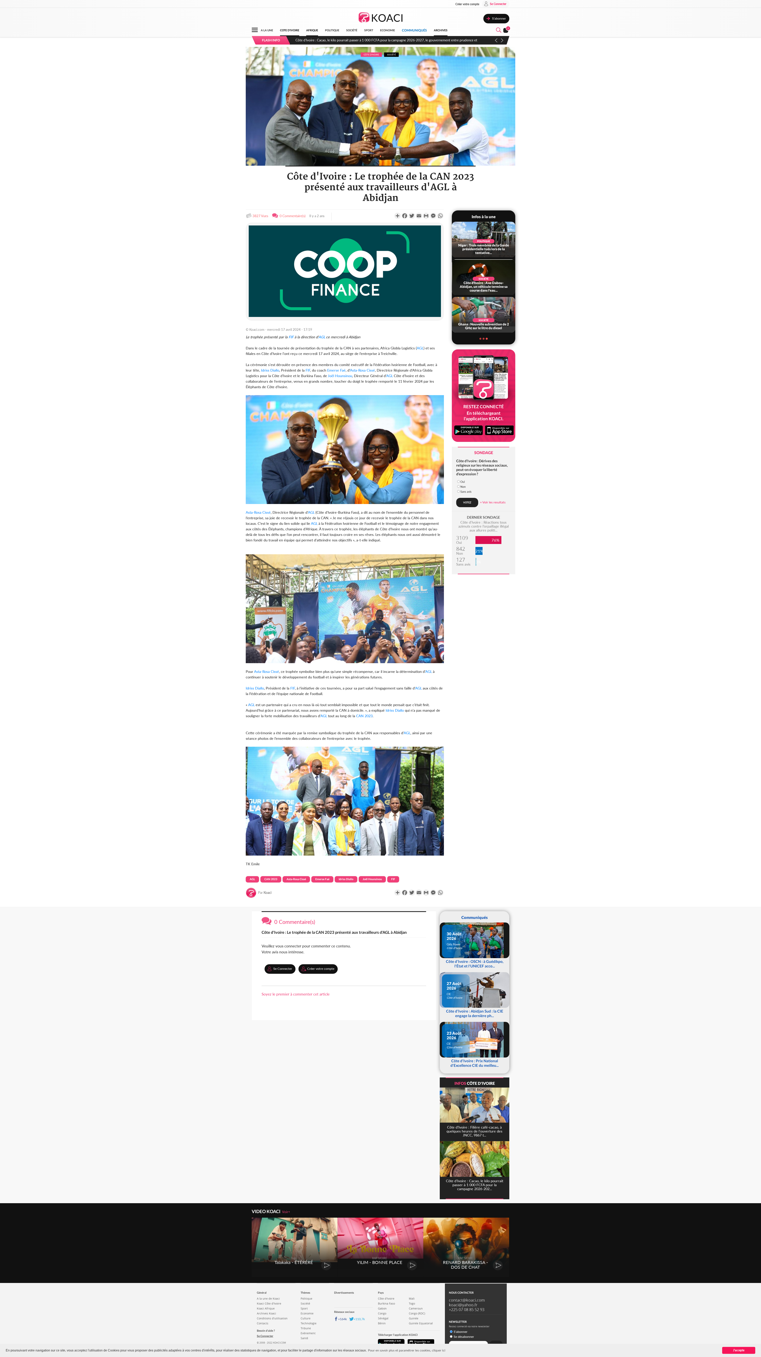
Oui (462, 481)
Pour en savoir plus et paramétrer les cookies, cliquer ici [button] (406, 1350)
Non (463, 486)
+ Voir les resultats (493, 502)
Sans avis (465, 491)
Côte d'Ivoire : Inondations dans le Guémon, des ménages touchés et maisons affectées (358, 40)
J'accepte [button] (738, 1350)
